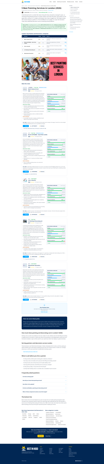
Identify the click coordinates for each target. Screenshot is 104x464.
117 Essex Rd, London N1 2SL (29, 259)
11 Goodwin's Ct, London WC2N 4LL (30, 174)
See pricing (48, 436)
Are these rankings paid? (28, 376)
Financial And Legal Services (51, 424)
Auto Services (57, 414)
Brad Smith (27, 12)
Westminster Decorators (28, 53)
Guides (54, 1)
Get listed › (71, 31)
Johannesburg (35, 415)
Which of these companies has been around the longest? (35, 391)
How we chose (50, 10)
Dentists (56, 421)
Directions (41, 126)
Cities (50, 1)
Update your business (73, 453)
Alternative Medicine (50, 414)
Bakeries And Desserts (50, 415)
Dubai (38, 413)
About (76, 1)
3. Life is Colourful (73, 10)
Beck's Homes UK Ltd (28, 39)
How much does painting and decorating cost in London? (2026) (76, 19)
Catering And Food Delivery (51, 417)
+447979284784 (33, 214)
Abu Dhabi (24, 413)
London (25, 5)
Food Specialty (58, 422)
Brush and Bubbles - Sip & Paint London (30, 43)
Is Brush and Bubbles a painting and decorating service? (35, 388)
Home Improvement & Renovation (34, 5)
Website (26, 126)
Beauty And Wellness (50, 421)
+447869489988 (33, 171)
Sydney (23, 419)
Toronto (41, 448)
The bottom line (73, 28)
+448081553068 (33, 256)
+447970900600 (33, 299)
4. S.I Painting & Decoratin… (75, 12)
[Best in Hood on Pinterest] (79, 460)
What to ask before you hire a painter (75, 25)
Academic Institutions (50, 412)
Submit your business (61, 1)
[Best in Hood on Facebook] (78, 460)
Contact (80, 1)
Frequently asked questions (75, 27)
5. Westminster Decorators (75, 13)
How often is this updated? (28, 384)
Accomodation (58, 412)
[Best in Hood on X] (81, 460)
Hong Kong (24, 415)
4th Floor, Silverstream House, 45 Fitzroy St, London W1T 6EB (34, 128)
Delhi (34, 413)
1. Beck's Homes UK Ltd (74, 7)
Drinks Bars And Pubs (50, 422)
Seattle (40, 417)
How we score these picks (74, 17)
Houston (29, 415)
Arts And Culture (59, 415)
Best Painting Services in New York (30, 351)
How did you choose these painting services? (32, 380)
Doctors (61, 421)
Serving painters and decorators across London (76, 22)
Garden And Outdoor (62, 424)
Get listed (41, 436)
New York (30, 417)
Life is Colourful (27, 46)
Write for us (71, 454)
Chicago (29, 413)
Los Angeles (24, 417)
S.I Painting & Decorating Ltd (29, 49)
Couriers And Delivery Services (51, 419)
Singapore (35, 417)
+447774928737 (33, 126)
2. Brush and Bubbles (74, 8)
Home (23, 5)
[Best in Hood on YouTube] (76, 460)
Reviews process (70, 1)
